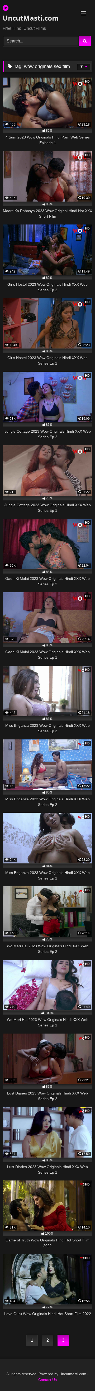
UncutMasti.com (31, 18)
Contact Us (47, 1380)
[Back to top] (78, 1375)
